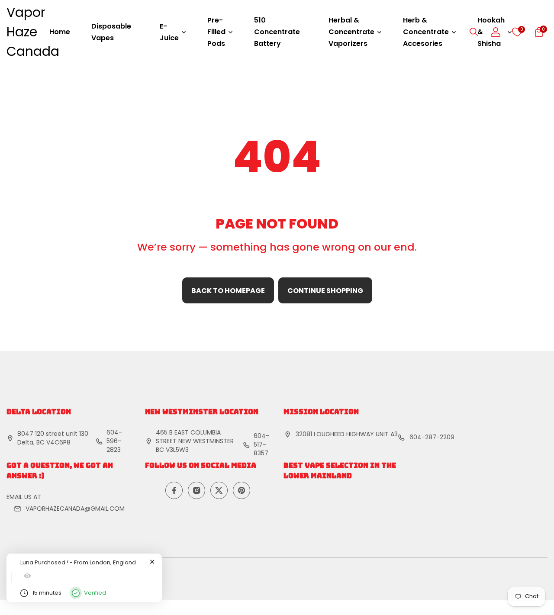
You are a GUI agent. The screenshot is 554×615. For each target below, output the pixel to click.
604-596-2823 (114, 441)
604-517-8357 (261, 444)
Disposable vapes (111, 32)
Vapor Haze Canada (32, 32)
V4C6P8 (58, 442)
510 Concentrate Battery (277, 31)
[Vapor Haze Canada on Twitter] (219, 490)
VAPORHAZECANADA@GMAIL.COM (75, 508)
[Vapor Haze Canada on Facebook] (174, 490)
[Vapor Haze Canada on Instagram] (196, 490)
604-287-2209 (431, 437)
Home (59, 32)
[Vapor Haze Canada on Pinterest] (241, 490)
